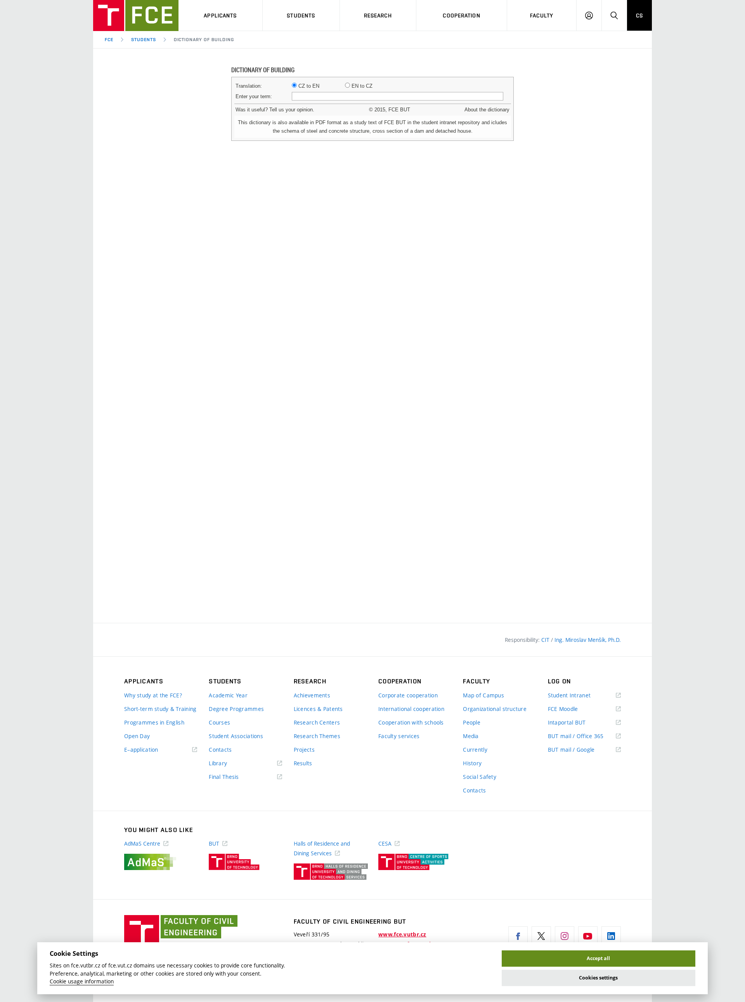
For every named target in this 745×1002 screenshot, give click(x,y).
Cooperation (461, 15)
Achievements (312, 695)
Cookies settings (598, 977)
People (471, 722)
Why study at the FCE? (153, 695)
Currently (475, 749)
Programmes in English (154, 722)
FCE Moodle (574, 709)
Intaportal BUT (578, 722)
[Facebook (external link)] (518, 936)
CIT (546, 639)
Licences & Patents (318, 708)
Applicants (220, 15)
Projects (304, 749)
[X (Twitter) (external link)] (541, 936)
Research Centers (317, 722)
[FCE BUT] (135, 15)
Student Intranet (580, 695)
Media (470, 736)
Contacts (220, 749)
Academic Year (228, 695)
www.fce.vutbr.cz (402, 934)
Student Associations (236, 736)
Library (229, 763)
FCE (109, 39)
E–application (152, 749)
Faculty (541, 15)
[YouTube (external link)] (588, 936)
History (472, 763)
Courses (219, 722)
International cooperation (411, 708)
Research (378, 15)
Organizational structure (495, 708)
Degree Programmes (236, 708)
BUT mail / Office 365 (584, 736)
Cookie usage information (82, 981)
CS (639, 15)
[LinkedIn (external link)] (611, 936)
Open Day (137, 736)
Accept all (598, 958)
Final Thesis (235, 777)
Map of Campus (483, 695)
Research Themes (317, 736)
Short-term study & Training (160, 708)
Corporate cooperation (408, 695)
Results (303, 763)
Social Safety (479, 776)
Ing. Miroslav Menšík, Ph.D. (587, 639)
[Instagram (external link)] (564, 936)
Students (301, 15)
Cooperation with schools (411, 722)
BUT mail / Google (582, 749)
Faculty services (398, 736)
